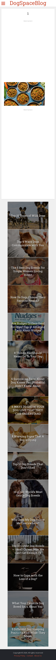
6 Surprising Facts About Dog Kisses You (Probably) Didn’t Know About (28, 382)
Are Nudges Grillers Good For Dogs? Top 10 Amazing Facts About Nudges (28, 327)
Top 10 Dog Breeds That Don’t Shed (28, 465)
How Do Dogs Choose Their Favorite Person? (28, 298)
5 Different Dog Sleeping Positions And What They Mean (28, 632)
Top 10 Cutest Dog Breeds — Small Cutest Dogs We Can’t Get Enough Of (28, 549)
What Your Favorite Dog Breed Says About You (28, 604)
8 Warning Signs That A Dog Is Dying (28, 438)
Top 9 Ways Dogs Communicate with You (28, 243)
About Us (38, 655)
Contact (30, 655)
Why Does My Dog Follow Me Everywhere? (28, 521)
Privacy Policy (19, 655)
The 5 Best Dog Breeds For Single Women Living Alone (28, 271)
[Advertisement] (28, 50)
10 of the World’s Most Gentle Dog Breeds (28, 493)
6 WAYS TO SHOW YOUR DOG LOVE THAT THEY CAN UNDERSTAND (28, 410)
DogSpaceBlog (28, 3)
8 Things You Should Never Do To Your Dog (28, 354)
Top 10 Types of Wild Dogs (28, 215)
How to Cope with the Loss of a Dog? (28, 577)
